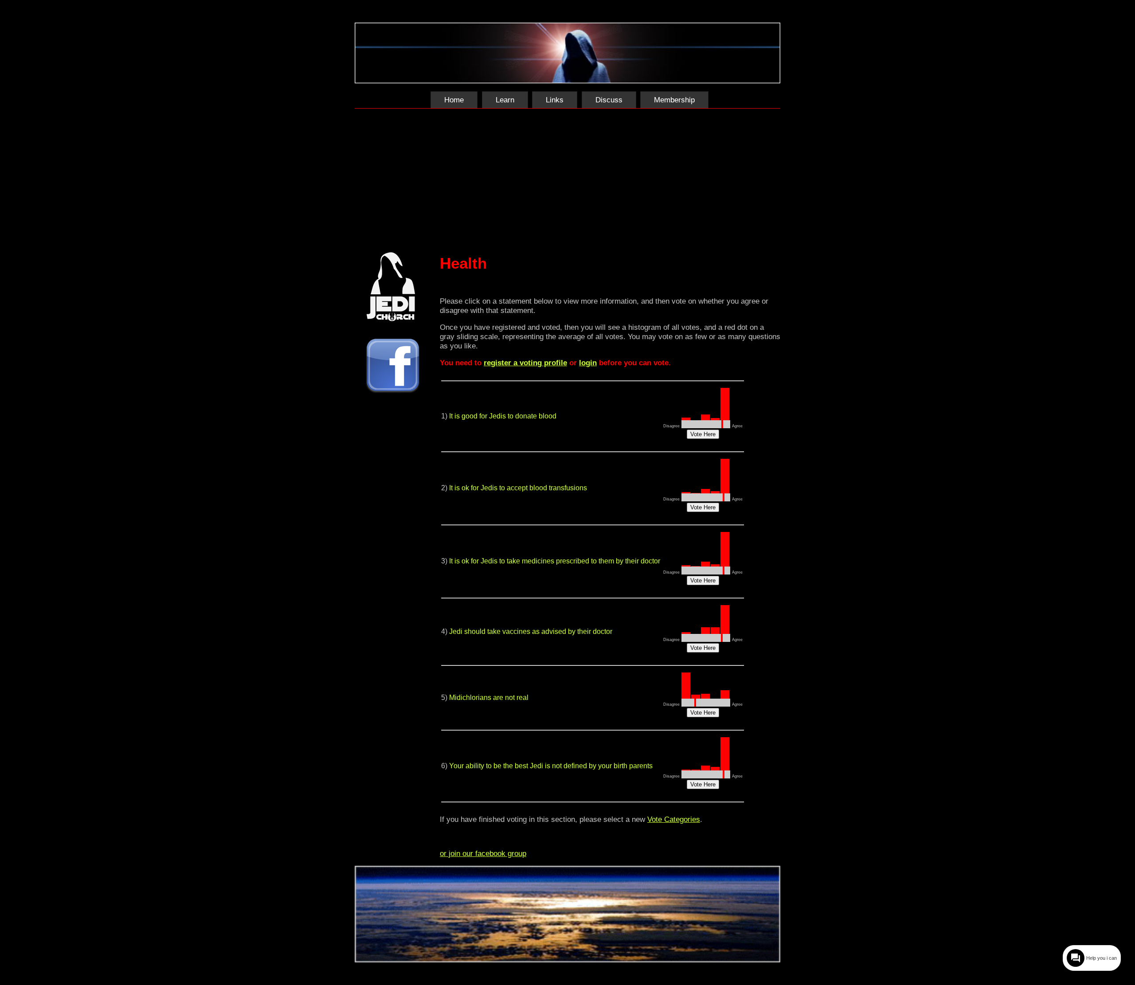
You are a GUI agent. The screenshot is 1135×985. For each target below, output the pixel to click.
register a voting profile (525, 362)
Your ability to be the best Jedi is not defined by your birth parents (551, 766)
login (588, 362)
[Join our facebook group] (392, 366)
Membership (674, 99)
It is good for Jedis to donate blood (502, 416)
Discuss (608, 99)
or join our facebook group (483, 853)
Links (555, 99)
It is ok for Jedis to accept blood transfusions (518, 488)
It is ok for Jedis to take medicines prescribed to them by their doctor (554, 561)
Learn (505, 99)
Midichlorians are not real (488, 697)
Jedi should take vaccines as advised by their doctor (530, 631)
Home (454, 99)
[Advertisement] (567, 178)
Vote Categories (673, 819)
